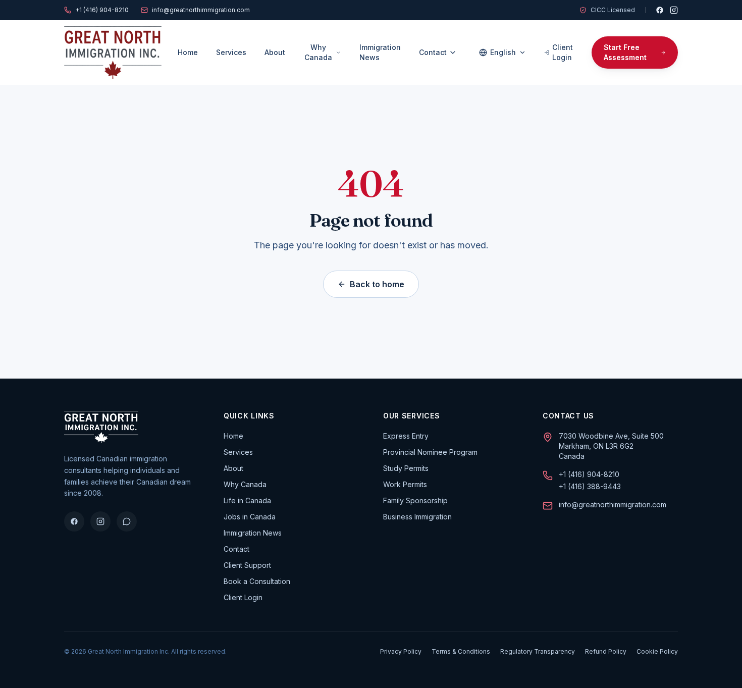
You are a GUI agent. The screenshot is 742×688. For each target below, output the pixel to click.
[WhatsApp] (127, 521)
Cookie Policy (657, 651)
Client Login (562, 52)
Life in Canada (247, 500)
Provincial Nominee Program (430, 452)
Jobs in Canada (250, 516)
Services (231, 52)
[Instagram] (674, 10)
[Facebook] (660, 10)
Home (188, 52)
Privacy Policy (400, 651)
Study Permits (406, 468)
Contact (433, 52)
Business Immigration (417, 516)
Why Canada (318, 52)
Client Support (247, 565)
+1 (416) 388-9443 (590, 486)
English (503, 52)
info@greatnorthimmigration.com (201, 10)
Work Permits (405, 484)
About (274, 52)
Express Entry (406, 436)
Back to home (377, 284)
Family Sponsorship (415, 500)
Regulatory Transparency (537, 651)
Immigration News (380, 52)
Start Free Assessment (625, 52)
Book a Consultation (257, 581)
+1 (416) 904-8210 (102, 10)
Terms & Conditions (461, 651)
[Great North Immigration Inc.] (113, 52)
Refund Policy (605, 651)
